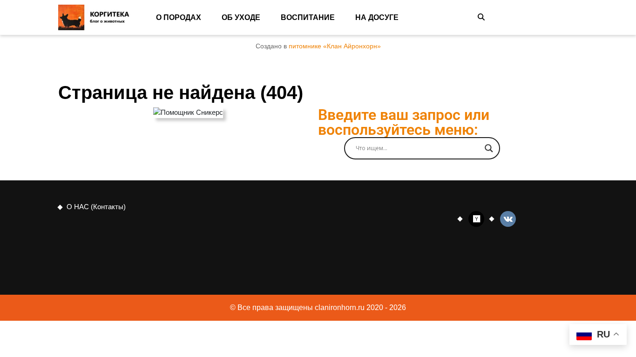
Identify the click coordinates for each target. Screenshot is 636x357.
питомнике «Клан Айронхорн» (335, 46)
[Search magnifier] (488, 148)
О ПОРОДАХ (178, 17)
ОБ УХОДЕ (241, 17)
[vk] (508, 218)
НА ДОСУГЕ (377, 17)
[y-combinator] (476, 218)
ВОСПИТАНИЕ (308, 17)
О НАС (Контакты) (96, 207)
